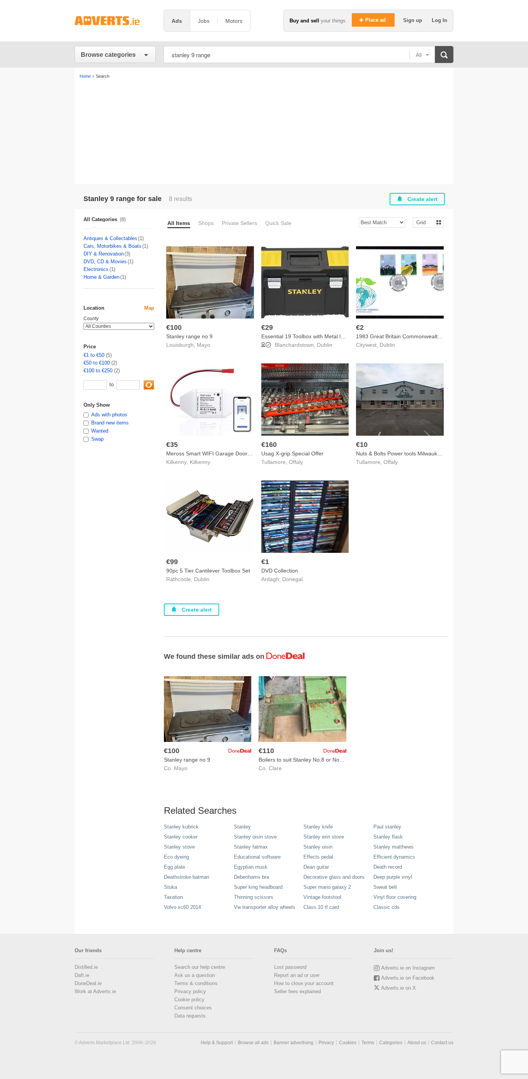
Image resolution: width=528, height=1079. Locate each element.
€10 (362, 444)
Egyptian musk (250, 867)
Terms (367, 1042)
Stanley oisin (317, 847)
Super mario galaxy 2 (327, 887)
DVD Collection (279, 571)
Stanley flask (388, 837)
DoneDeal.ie (88, 983)
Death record (387, 867)
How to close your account (304, 983)
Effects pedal (318, 857)
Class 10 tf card (321, 907)
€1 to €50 (93, 355)
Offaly (296, 462)
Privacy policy (190, 991)
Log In (439, 20)
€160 (269, 444)
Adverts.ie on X (398, 988)
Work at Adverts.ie (95, 991)
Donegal (292, 579)
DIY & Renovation (103, 254)
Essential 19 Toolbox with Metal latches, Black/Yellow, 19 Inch (336, 336)
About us (416, 1042)
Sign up (413, 20)
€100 (174, 327)
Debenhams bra (251, 877)
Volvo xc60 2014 (182, 907)
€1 (265, 562)
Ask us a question (194, 975)
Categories (390, 1042)
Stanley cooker (181, 837)
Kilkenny (200, 462)
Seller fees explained (297, 991)
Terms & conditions (196, 983)
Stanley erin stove (323, 837)
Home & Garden (101, 277)
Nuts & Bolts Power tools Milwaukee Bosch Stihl (414, 453)
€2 (360, 327)
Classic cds (386, 907)
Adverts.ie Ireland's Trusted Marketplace (115, 21)
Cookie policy (189, 999)
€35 (172, 444)
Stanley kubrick (181, 827)
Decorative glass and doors (333, 877)
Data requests (190, 1016)
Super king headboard (258, 887)
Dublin (324, 345)
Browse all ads (253, 1042)
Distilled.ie (86, 967)
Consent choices (193, 1008)
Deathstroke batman (186, 877)
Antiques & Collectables (110, 238)
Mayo (203, 345)
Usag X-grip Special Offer (292, 453)
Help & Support (217, 1042)
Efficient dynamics (394, 857)
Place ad (376, 20)
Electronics (96, 269)
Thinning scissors (253, 897)
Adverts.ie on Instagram (408, 968)
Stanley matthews (393, 847)
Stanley (242, 827)
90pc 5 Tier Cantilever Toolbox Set (208, 571)
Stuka (170, 887)
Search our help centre (199, 967)
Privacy (326, 1042)
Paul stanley (387, 827)
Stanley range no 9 (189, 336)
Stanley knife (318, 827)
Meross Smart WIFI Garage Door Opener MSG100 (228, 453)
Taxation (173, 897)
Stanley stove (179, 847)
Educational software (257, 857)
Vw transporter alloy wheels (264, 907)
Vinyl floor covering (394, 897)
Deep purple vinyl (392, 877)
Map (149, 307)
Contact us (442, 1042)
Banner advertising (293, 1042)
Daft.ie (82, 975)
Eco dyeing (176, 857)
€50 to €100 (96, 363)
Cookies (347, 1042)
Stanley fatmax (251, 847)
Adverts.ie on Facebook (407, 978)
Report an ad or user (297, 975)
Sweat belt (385, 887)
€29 (267, 327)
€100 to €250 (97, 370)
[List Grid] (425, 222)
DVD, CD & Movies (105, 261)
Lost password (290, 967)
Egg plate (174, 867)
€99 (172, 562)
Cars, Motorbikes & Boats (112, 246)
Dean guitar (316, 867)
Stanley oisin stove (255, 837)
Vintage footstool (322, 897)
